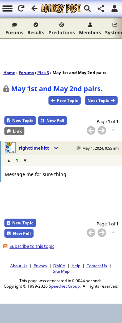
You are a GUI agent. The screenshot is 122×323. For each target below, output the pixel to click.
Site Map (61, 271)
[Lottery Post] (60, 8)
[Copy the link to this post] (78, 148)
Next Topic (98, 100)
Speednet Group (64, 286)
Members (90, 32)
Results (35, 32)
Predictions (61, 32)
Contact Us (96, 265)
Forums (14, 32)
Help (76, 265)
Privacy (40, 265)
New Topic (22, 120)
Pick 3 (43, 72)
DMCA (59, 265)
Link (17, 131)
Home (9, 72)
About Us (18, 265)
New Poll (55, 120)
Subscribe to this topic (31, 246)
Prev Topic (67, 100)
